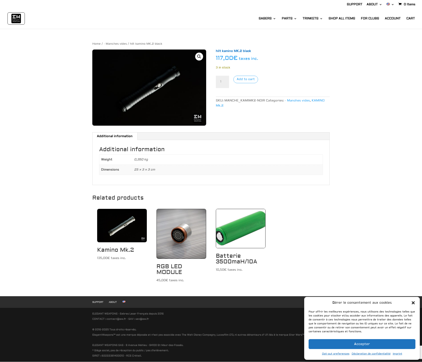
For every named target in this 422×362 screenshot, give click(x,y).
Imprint (397, 353)
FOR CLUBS (370, 18)
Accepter (362, 344)
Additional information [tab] (115, 136)
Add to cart (246, 79)
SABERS (265, 18)
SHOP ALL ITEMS (342, 18)
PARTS (287, 18)
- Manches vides (115, 44)
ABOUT (372, 4)
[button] (413, 303)
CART (410, 18)
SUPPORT (354, 4)
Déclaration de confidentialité (371, 353)
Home (96, 44)
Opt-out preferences (335, 353)
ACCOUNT (393, 18)
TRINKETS (310, 18)
